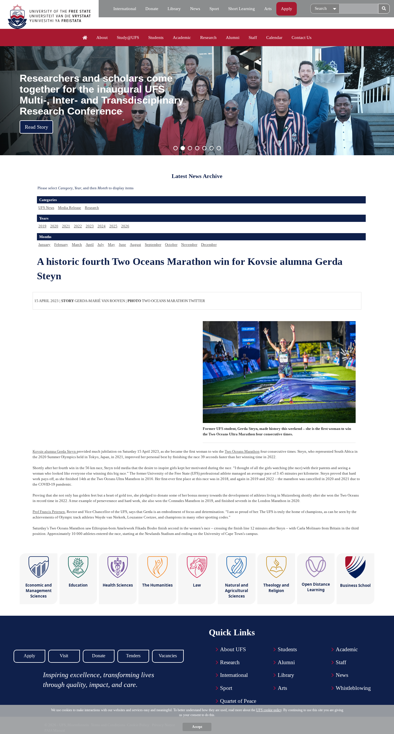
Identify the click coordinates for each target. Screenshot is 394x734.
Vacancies (168, 655)
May (111, 244)
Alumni (232, 37)
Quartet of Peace (238, 701)
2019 (42, 226)
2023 (90, 226)
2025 (113, 226)
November (189, 244)
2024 (101, 226)
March (77, 244)
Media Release (69, 207)
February (61, 244)
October (171, 244)
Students (156, 37)
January (44, 244)
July (100, 244)
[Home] (85, 38)
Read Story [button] (36, 127)
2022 (78, 226)
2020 (54, 226)
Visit (64, 655)
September (153, 244)
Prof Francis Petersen (49, 512)
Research (208, 37)
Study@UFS (128, 37)
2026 (125, 226)
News (195, 8)
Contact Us (302, 37)
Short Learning (241, 8)
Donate (151, 8)
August (135, 244)
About (102, 37)
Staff (253, 37)
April (90, 244)
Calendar (274, 37)
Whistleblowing (353, 688)
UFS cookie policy (269, 710)
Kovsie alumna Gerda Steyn (55, 451)
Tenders (133, 655)
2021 (66, 226)
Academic (182, 37)
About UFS (233, 649)
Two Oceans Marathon (242, 451)
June (122, 244)
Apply (286, 8)
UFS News (46, 207)
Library (174, 8)
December (209, 244)
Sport (214, 8)
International (124, 8)
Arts (268, 8)
